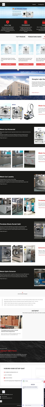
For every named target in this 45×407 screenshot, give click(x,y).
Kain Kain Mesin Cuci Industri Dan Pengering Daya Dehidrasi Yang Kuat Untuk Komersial (25, 59)
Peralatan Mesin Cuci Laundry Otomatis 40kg (8, 179)
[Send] (42, 405)
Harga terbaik (8, 64)
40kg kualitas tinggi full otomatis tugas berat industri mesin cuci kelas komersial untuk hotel (15, 133)
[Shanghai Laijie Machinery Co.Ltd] (3, 4)
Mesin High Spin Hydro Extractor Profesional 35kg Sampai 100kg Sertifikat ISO (13, 276)
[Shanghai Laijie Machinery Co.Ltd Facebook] (1, 401)
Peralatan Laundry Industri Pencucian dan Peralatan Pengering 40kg (12, 180)
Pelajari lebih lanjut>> (35, 92)
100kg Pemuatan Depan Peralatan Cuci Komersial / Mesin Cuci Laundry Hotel (8, 59)
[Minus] (42, 381)
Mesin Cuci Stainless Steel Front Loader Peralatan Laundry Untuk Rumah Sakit (13, 229)
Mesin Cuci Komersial (7, 129)
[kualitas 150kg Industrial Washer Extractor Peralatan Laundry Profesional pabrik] (17, 253)
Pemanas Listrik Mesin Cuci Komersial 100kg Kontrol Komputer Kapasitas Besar (14, 134)
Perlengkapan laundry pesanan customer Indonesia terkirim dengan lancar (9, 331)
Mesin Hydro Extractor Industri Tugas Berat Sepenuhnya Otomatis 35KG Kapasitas (14, 274)
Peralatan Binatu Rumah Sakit (10, 224)
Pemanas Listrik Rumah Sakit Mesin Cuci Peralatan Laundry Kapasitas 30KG (13, 226)
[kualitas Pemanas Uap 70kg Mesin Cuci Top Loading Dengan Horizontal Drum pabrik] (29, 159)
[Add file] (23, 405)
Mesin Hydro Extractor (8, 271)
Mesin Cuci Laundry (7, 177)
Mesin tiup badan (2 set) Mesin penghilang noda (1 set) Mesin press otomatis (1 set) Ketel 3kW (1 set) (11, 334)
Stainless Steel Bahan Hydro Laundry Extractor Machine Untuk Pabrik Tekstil (13, 275)
